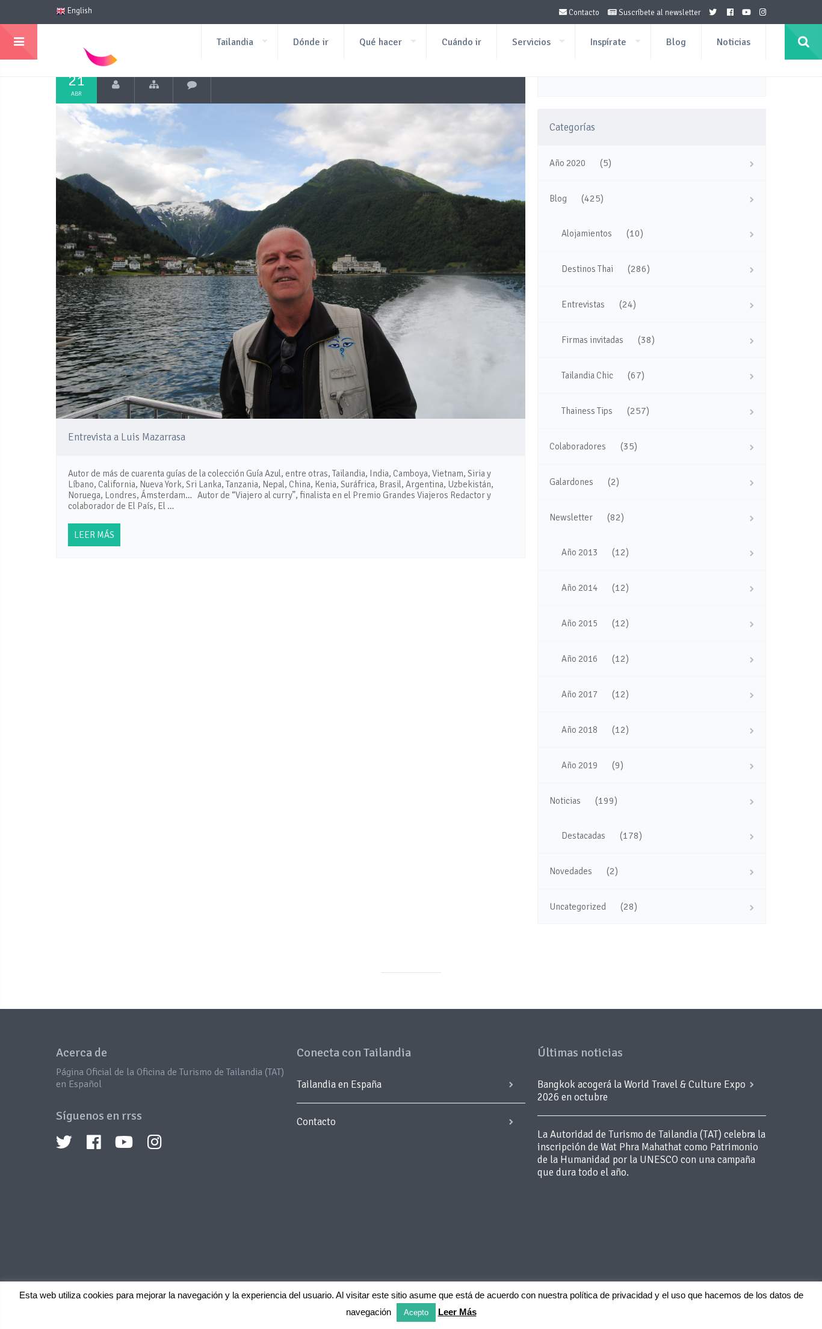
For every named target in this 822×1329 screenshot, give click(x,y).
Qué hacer (380, 42)
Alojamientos (586, 233)
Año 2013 (579, 552)
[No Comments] (192, 85)
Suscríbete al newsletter (658, 12)
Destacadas (583, 835)
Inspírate (608, 42)
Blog (676, 42)
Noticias (733, 42)
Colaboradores (577, 446)
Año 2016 (579, 658)
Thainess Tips (587, 410)
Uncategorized (577, 906)
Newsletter (571, 517)
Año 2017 (579, 694)
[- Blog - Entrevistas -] (154, 85)
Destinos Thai (587, 269)
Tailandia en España (339, 1084)
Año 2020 (567, 163)
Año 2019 (579, 765)
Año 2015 (579, 623)
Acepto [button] (416, 1312)
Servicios (531, 42)
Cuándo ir (461, 42)
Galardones (571, 481)
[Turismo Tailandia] (116, 85)
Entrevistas (583, 304)
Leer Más (457, 1312)
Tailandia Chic (587, 375)
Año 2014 (579, 587)
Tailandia (235, 42)
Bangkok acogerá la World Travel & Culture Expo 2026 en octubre (641, 1090)
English (79, 11)
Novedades (570, 871)
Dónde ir (311, 42)
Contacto (583, 12)
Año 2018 (579, 729)
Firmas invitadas (592, 340)
